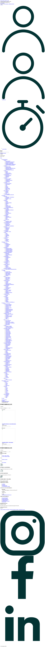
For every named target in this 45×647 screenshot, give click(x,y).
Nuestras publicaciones (5, 499)
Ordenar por (2, 451)
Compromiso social (4, 500)
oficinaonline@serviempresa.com (6, 494)
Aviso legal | (11, 509)
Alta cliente (3, 484)
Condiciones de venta (22, 509)
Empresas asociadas (5, 498)
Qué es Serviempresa (5, 497)
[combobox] (4, 152)
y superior (6, 456)
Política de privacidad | (6, 509)
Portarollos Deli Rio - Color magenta (7, 442)
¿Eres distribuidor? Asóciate (6, 486)
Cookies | (1, 509)
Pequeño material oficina (5, 401)
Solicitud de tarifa (4, 485)
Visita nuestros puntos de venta (4, 0)
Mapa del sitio (4, 501)
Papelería (3, 400)
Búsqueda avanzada (3, 153)
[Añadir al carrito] (2, 427)
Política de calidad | (16, 509)
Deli (4, 462)
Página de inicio (4, 399)
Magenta (4, 459)
